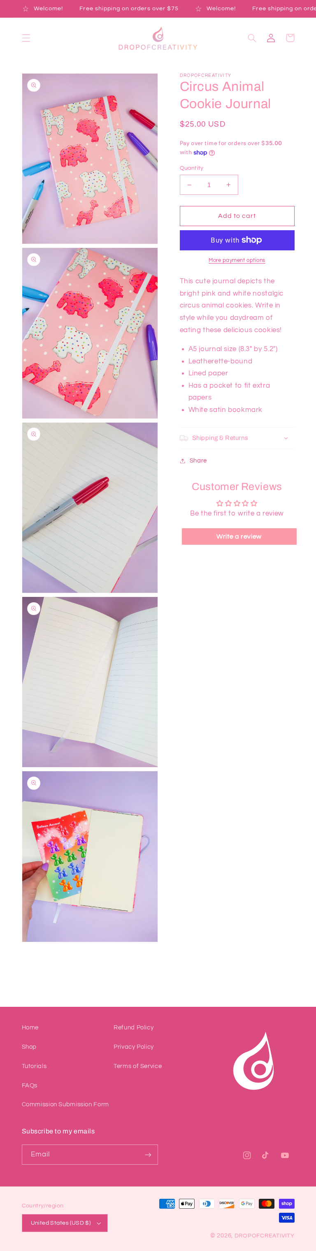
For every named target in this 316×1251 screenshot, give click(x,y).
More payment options (237, 260)
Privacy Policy (134, 1047)
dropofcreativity (265, 1236)
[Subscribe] (148, 1155)
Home (30, 1027)
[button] (25, 37)
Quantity (192, 168)
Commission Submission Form (65, 1104)
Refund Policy (133, 1027)
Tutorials (34, 1066)
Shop (29, 1047)
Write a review (239, 536)
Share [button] (198, 461)
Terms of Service (138, 1066)
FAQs (30, 1085)
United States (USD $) (61, 1223)
